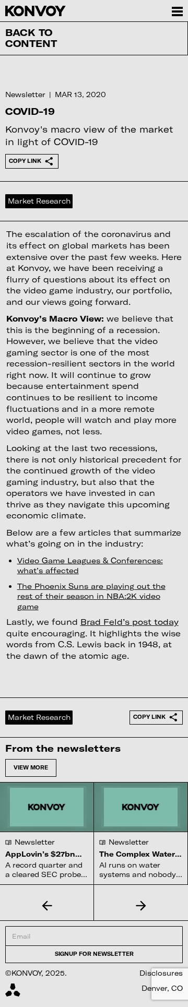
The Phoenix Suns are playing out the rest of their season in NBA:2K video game (91, 596)
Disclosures (161, 973)
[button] (47, 905)
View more (31, 767)
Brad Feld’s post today (129, 621)
